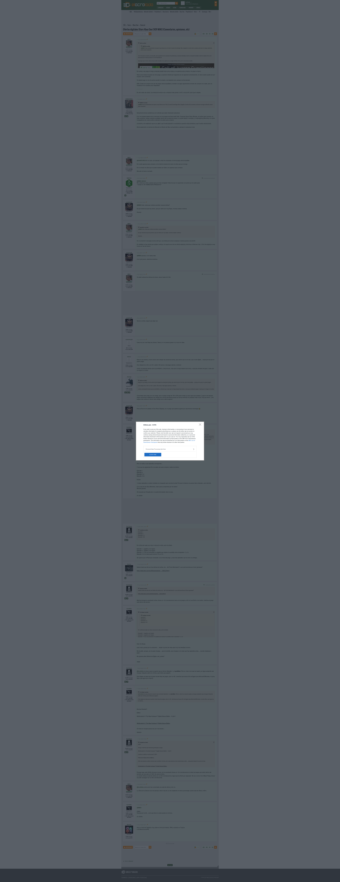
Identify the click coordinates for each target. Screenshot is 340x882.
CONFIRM (152, 454)
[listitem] (170, 449)
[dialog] (170, 441)
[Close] (200, 425)
